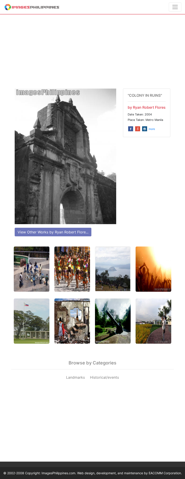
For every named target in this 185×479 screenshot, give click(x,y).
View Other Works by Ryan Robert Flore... (53, 232)
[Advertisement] (92, 51)
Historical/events (104, 377)
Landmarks (75, 377)
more (152, 129)
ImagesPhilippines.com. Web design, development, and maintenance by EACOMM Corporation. (112, 473)
